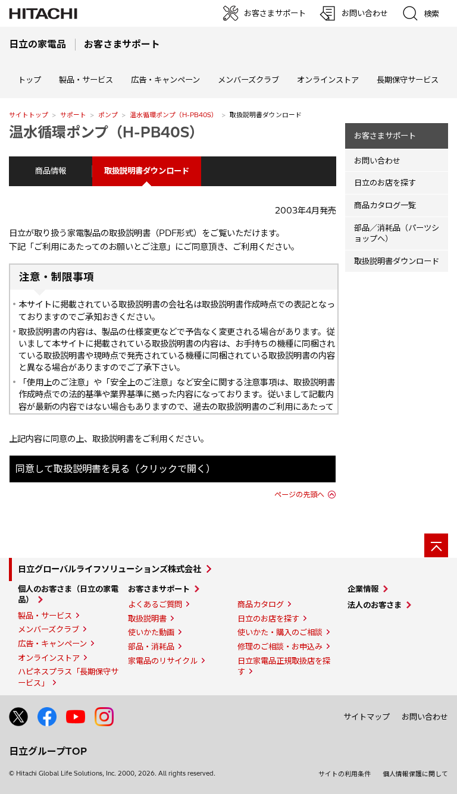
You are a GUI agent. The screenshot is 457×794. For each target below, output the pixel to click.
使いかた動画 (151, 632)
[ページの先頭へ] (436, 545)
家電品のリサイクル (163, 661)
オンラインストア (328, 79)
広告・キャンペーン (52, 643)
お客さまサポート (385, 135)
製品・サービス (45, 615)
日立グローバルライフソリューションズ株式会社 (109, 569)
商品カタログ (260, 604)
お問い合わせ (377, 160)
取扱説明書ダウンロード (396, 261)
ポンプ (108, 115)
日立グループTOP (48, 751)
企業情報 (363, 589)
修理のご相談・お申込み (280, 646)
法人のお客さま (375, 605)
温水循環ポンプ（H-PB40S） (174, 115)
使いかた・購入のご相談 (280, 632)
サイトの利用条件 (344, 774)
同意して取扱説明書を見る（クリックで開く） (115, 469)
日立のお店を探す (385, 182)
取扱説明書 (147, 618)
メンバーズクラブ (248, 79)
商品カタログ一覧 (385, 205)
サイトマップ (366, 716)
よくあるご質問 (155, 604)
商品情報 (50, 170)
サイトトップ (28, 115)
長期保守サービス (408, 79)
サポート (73, 115)
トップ (29, 79)
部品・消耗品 (151, 646)
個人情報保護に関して (415, 774)
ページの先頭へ (299, 494)
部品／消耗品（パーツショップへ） (396, 233)
